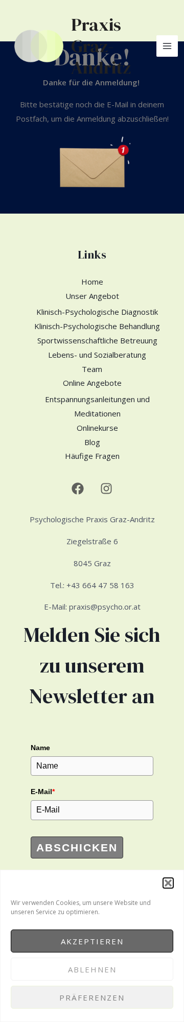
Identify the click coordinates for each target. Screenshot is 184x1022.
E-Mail (43, 791)
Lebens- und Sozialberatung (97, 355)
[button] (168, 883)
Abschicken (77, 847)
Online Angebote (92, 383)
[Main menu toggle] (167, 46)
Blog (92, 442)
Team (92, 369)
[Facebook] (78, 488)
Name (40, 748)
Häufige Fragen (92, 456)
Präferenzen (92, 997)
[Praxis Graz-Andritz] (38, 46)
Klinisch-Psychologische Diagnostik (97, 312)
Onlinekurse (97, 428)
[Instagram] (106, 488)
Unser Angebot (92, 296)
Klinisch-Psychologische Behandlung (97, 326)
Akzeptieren (92, 941)
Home (92, 281)
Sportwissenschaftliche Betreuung (97, 340)
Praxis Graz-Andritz (101, 46)
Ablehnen (92, 969)
